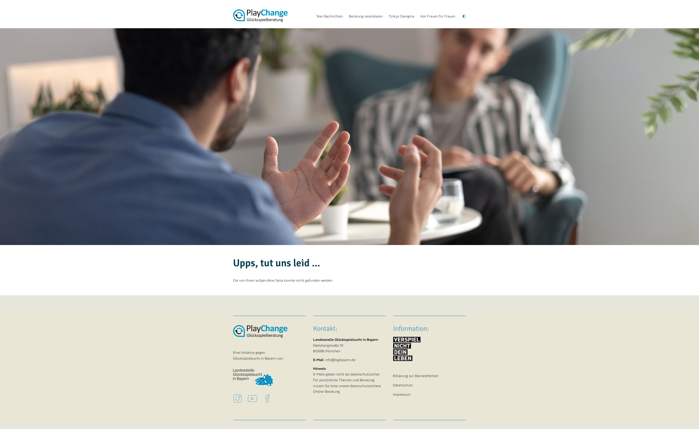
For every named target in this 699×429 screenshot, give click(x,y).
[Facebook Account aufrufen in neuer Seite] (270, 398)
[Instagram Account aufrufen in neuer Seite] (240, 398)
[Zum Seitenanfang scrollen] (690, 420)
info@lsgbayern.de (340, 360)
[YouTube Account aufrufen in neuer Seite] (255, 398)
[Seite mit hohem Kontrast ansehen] (464, 17)
